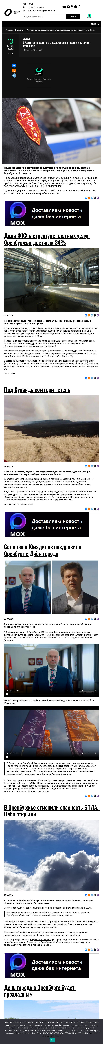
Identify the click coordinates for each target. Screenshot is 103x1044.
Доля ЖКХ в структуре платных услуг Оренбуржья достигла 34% (47, 238)
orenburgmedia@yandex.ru (41, 10)
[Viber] (98, 198)
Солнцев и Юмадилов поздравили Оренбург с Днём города (43, 549)
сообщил (17, 908)
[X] (95, 198)
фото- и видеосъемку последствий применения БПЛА (47, 943)
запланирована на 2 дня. (85, 780)
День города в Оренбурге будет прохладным (40, 990)
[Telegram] (14, 75)
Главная (9, 30)
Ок (52, 1040)
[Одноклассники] (14, 71)
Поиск (73, 17)
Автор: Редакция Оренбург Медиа (39, 80)
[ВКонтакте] (14, 66)
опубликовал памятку (41, 939)
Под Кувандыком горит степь (37, 389)
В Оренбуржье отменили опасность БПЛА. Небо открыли (52, 810)
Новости (19, 30)
